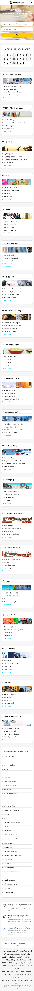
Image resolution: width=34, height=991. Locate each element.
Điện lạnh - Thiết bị (10, 390)
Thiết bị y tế (7, 666)
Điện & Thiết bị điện (10, 781)
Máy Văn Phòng (9, 120)
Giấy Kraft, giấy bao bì (11, 89)
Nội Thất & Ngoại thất (12, 547)
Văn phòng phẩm (9, 129)
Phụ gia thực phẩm (10, 331)
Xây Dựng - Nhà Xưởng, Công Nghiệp (15, 159)
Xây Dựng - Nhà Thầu (10, 154)
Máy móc (7, 682)
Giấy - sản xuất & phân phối (12, 86)
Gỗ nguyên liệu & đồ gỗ (13, 513)
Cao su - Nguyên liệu (10, 221)
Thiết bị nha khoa (9, 669)
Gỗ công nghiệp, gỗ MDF (11, 534)
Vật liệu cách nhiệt (9, 396)
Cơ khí (6, 773)
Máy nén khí (8, 500)
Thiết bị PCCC (8, 264)
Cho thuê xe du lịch (10, 599)
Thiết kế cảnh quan (10, 565)
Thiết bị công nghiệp (10, 491)
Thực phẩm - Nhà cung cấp (12, 323)
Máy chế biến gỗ (9, 703)
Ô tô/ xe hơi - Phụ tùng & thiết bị (14, 289)
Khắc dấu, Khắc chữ (10, 737)
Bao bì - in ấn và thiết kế (11, 190)
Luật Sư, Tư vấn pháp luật (12, 728)
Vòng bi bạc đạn (9, 497)
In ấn (5, 818)
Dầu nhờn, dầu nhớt (10, 298)
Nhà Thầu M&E (8, 162)
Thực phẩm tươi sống (10, 328)
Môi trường (7, 831)
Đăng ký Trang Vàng (10, 943)
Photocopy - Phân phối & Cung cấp (14, 123)
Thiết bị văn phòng (9, 126)
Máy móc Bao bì (9, 700)
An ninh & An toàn (11, 243)
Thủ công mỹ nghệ (12, 345)
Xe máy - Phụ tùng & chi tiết (12, 292)
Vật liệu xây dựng (9, 880)
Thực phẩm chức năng (11, 663)
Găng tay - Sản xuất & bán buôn (14, 461)
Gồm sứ (6, 365)
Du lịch (7, 581)
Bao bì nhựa (7, 193)
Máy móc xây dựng (10, 694)
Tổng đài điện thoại (10, 427)
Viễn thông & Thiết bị (12, 412)
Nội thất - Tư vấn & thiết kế (12, 559)
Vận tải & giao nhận (10, 802)
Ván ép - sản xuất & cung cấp (13, 528)
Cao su (7, 209)
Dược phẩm (7, 660)
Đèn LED (6, 562)
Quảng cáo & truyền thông (12, 855)
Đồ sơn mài (7, 362)
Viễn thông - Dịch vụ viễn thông (13, 430)
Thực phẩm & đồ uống (12, 311)
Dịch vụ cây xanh (9, 568)
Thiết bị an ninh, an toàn (11, 258)
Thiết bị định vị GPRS (10, 433)
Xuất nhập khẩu (9, 892)
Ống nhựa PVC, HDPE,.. (11, 635)
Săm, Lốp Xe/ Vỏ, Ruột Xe (11, 295)
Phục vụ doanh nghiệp (12, 716)
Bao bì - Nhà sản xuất (10, 187)
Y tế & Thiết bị (9, 649)
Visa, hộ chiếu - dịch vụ (11, 602)
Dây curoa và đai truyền (11, 494)
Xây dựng (8, 142)
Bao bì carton (8, 196)
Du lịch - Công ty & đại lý (11, 593)
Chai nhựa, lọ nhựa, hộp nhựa (13, 630)
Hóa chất (7, 814)
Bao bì (6, 176)
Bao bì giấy (7, 95)
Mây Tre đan (8, 359)
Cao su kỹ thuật (9, 227)
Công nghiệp (9, 480)
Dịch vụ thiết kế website (19, 928)
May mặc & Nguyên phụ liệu (12, 822)
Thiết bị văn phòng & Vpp (13, 108)
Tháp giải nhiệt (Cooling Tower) (13, 399)
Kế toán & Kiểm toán (10, 731)
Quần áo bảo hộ (9, 467)
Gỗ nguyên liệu (8, 525)
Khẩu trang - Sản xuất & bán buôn (14, 464)
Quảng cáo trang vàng (18, 916)
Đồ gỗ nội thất (8, 531)
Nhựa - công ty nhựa (10, 627)
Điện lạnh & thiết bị (11, 378)
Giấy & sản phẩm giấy (13, 74)
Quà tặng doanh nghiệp (11, 851)
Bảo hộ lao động (10, 446)
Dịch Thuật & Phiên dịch (11, 734)
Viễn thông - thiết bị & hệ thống (13, 424)
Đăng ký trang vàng (19, 905)
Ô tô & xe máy (9, 277)
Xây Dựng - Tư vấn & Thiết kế (13, 156)
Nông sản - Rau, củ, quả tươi (12, 325)
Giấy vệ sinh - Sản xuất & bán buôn (15, 92)
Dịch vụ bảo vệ (8, 261)
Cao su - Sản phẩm (10, 224)
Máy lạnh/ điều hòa (10, 393)
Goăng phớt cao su (10, 230)
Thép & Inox (7, 863)
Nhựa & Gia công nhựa (13, 615)
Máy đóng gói (8, 697)
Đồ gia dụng (8, 790)
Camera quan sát (9, 255)
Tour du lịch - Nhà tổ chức (12, 596)
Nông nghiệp (8, 843)
